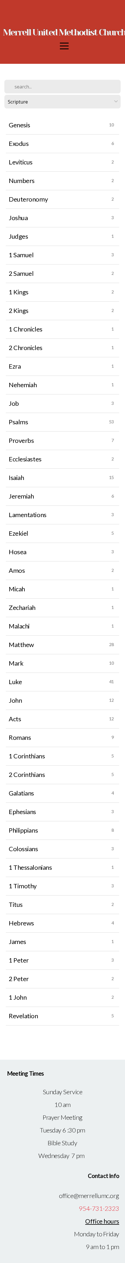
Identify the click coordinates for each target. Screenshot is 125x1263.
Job (14, 403)
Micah (17, 589)
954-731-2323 (99, 1208)
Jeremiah (21, 496)
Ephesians (22, 812)
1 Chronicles (25, 329)
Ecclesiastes (25, 459)
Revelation (23, 1016)
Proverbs (21, 440)
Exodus (18, 143)
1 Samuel (21, 255)
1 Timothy (23, 886)
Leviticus (21, 162)
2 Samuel (21, 273)
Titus (16, 904)
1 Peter (19, 960)
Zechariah (22, 607)
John (15, 700)
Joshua (18, 218)
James (17, 941)
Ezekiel (18, 533)
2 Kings (18, 310)
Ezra (15, 366)
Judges (18, 236)
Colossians (23, 849)
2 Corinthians (27, 774)
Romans (20, 737)
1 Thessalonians (30, 867)
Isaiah (16, 477)
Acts (15, 719)
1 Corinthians (27, 756)
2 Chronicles (25, 347)
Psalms (18, 422)
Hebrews (21, 923)
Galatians (21, 793)
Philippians (23, 830)
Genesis (19, 125)
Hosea (17, 552)
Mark (16, 663)
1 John (17, 997)
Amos (17, 570)
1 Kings (18, 292)
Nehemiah (23, 385)
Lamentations (28, 515)
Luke (15, 682)
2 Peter (19, 979)
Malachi (19, 626)
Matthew (21, 644)
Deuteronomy (28, 199)
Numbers (22, 180)
